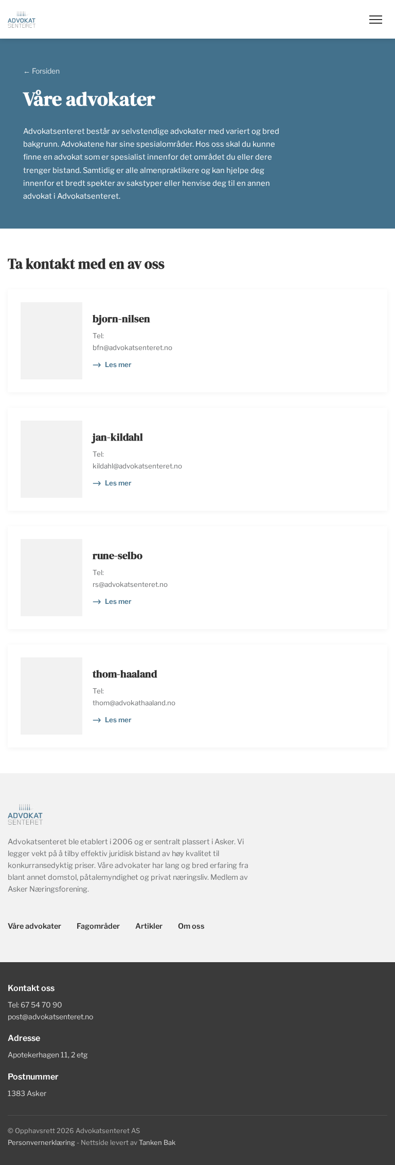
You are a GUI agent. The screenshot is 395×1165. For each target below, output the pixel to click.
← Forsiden (41, 70)
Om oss (191, 926)
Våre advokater (34, 926)
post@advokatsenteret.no (50, 1016)
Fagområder (98, 926)
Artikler (149, 926)
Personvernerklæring (41, 1142)
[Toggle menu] (375, 19)
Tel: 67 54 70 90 (35, 1004)
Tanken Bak (157, 1142)
